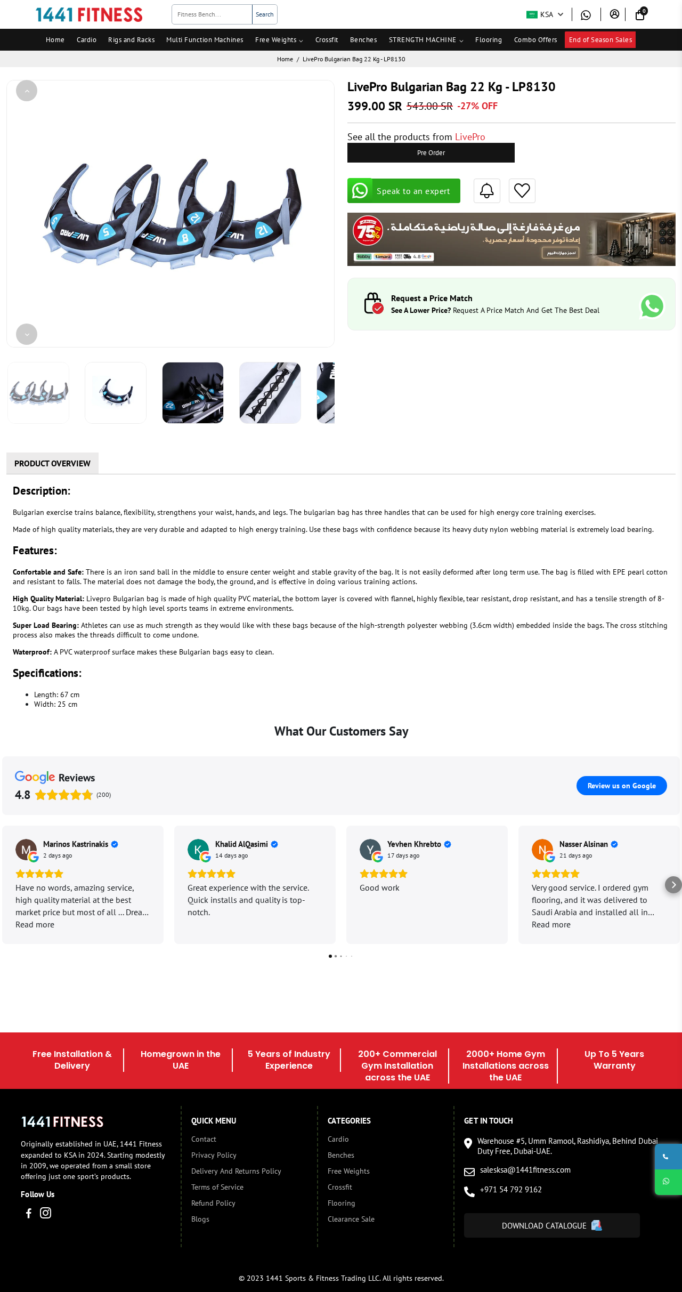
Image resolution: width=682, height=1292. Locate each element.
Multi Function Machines (204, 39)
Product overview (52, 463)
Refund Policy (213, 1203)
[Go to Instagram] (45, 1214)
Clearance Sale (351, 1219)
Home (55, 39)
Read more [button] (34, 924)
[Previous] (26, 90)
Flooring (488, 39)
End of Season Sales (600, 39)
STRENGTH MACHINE (423, 39)
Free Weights (275, 39)
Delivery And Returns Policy (236, 1171)
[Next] (26, 334)
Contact (203, 1139)
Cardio (86, 39)
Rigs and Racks (131, 39)
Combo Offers (535, 39)
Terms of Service (217, 1187)
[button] (8, 884)
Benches (363, 39)
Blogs (200, 1219)
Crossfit (326, 39)
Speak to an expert (413, 190)
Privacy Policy (214, 1155)
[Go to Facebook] (29, 1214)
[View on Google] (26, 849)
